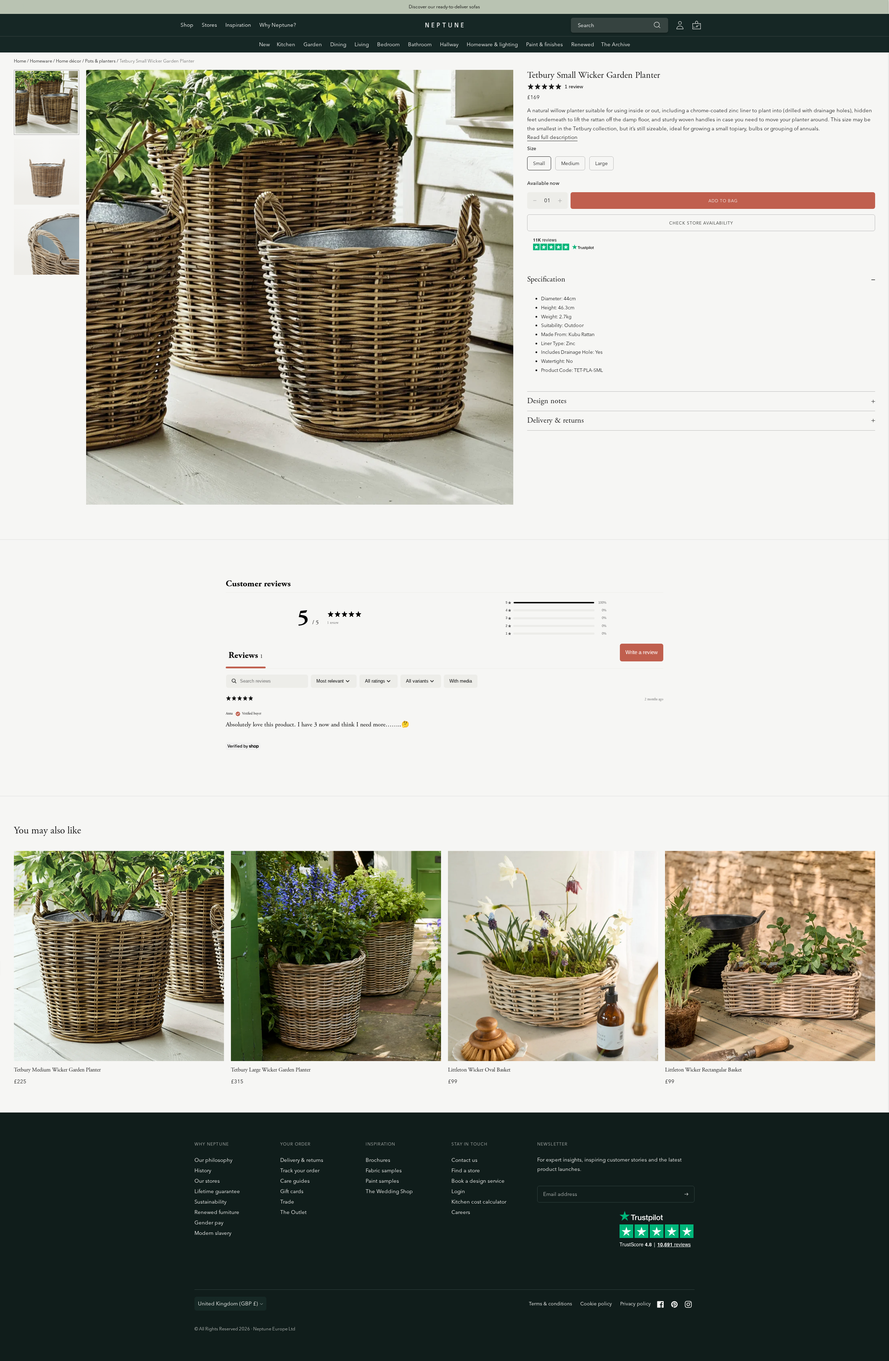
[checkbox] (460, 681)
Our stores (207, 1180)
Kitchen (286, 44)
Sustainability (210, 1201)
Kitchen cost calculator (478, 1201)
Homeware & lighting (492, 44)
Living (362, 44)
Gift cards (292, 1191)
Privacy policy (635, 1304)
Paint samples (382, 1180)
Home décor (68, 61)
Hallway (449, 44)
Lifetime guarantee (217, 1191)
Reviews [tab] (246, 655)
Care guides (295, 1180)
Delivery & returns (555, 420)
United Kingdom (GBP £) (228, 1303)
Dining (338, 44)
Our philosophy (213, 1160)
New (264, 44)
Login (458, 1191)
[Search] (657, 25)
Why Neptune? (277, 25)
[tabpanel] (444, 719)
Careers (460, 1212)
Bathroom (420, 44)
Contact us (464, 1160)
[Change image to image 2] (46, 172)
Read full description (552, 137)
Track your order (299, 1170)
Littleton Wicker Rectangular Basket (703, 1070)
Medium (570, 163)
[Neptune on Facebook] (660, 1306)
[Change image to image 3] (46, 242)
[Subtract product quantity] (559, 201)
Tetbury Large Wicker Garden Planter (270, 1070)
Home (20, 61)
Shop (187, 25)
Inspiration (238, 25)
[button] (556, 602)
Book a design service (478, 1180)
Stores (209, 25)
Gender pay (208, 1222)
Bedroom (388, 44)
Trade (287, 1201)
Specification (546, 279)
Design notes (546, 401)
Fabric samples (384, 1170)
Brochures (378, 1160)
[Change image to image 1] (46, 102)
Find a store (465, 1170)
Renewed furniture (216, 1212)
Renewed (582, 44)
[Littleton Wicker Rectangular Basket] (770, 956)
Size (531, 148)
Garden (313, 44)
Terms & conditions (550, 1304)
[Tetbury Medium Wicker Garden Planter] (119, 956)
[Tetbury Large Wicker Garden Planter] (336, 956)
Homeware (41, 61)
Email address (558, 1186)
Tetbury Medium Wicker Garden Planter (57, 1070)
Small (539, 163)
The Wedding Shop (389, 1191)
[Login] (680, 25)
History (202, 1170)
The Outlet (293, 1212)
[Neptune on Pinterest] (674, 1306)
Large (601, 163)
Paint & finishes (544, 44)
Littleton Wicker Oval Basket (479, 1070)
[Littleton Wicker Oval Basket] (553, 956)
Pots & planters (100, 61)
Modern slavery (212, 1233)
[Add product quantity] (534, 201)
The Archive (615, 44)
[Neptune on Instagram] (688, 1306)
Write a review (641, 652)
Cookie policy (596, 1304)
